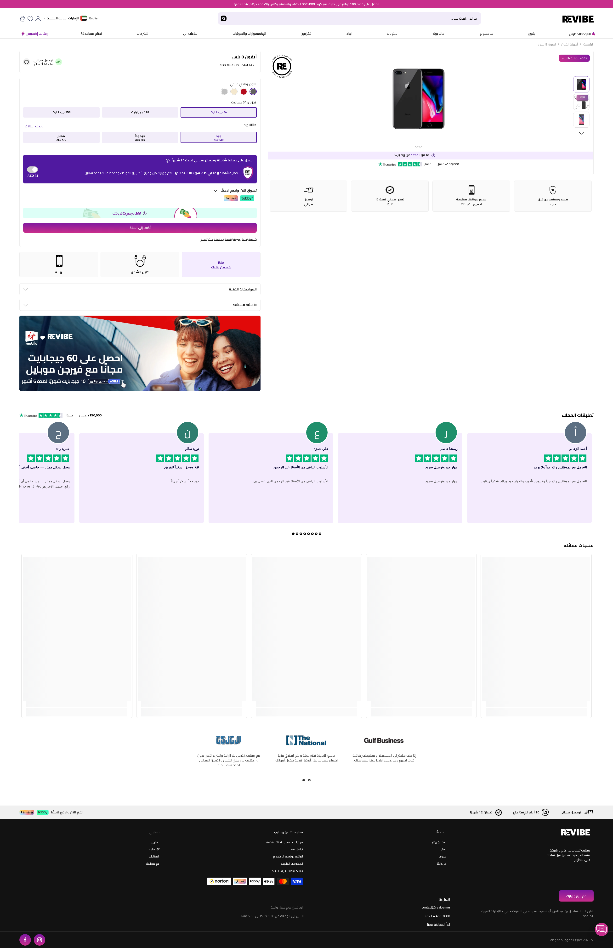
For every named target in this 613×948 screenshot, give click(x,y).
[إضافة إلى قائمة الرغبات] (26, 61)
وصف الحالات (34, 126)
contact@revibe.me (436, 907)
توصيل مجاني (308, 202)
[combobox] (355, 18)
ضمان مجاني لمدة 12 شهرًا (389, 202)
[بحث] (349, 18)
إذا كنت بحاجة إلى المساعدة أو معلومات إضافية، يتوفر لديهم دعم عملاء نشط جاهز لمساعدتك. (229, 758)
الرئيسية (588, 44)
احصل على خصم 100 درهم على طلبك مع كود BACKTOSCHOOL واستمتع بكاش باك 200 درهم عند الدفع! (306, 4)
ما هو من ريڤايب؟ (411, 155)
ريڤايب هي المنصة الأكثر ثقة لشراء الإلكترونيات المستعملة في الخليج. (306, 758)
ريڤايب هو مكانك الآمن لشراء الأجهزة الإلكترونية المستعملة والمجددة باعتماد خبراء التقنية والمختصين (384, 760)
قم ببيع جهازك (576, 896)
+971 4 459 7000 (437, 916)
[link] (536, 704)
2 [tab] (303, 780)
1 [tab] (309, 780)
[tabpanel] (384, 757)
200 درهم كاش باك (126, 213)
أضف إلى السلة (140, 228)
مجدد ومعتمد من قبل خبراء (553, 202)
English (94, 18)
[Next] (581, 133)
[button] (601, 929)
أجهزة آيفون (569, 44)
